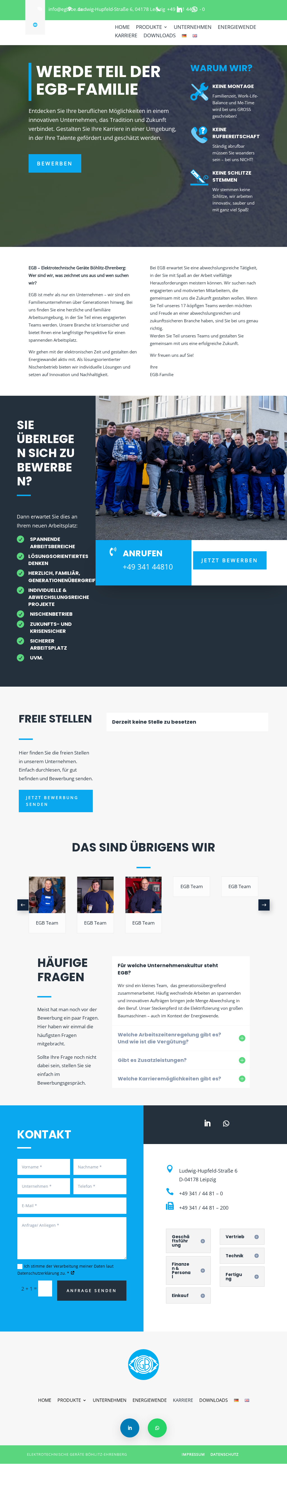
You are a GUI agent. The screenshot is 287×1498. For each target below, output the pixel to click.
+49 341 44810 (148, 567)
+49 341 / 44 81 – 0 (201, 1193)
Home (122, 27)
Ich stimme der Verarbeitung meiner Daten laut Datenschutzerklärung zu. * (65, 1269)
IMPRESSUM (193, 1454)
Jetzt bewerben (230, 560)
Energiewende (237, 27)
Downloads (160, 36)
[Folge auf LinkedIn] (179, 9)
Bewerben (55, 163)
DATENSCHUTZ (224, 1454)
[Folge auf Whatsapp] (194, 9)
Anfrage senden (92, 1290)
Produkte (149, 27)
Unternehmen (193, 27)
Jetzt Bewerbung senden (52, 801)
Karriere (126, 36)
